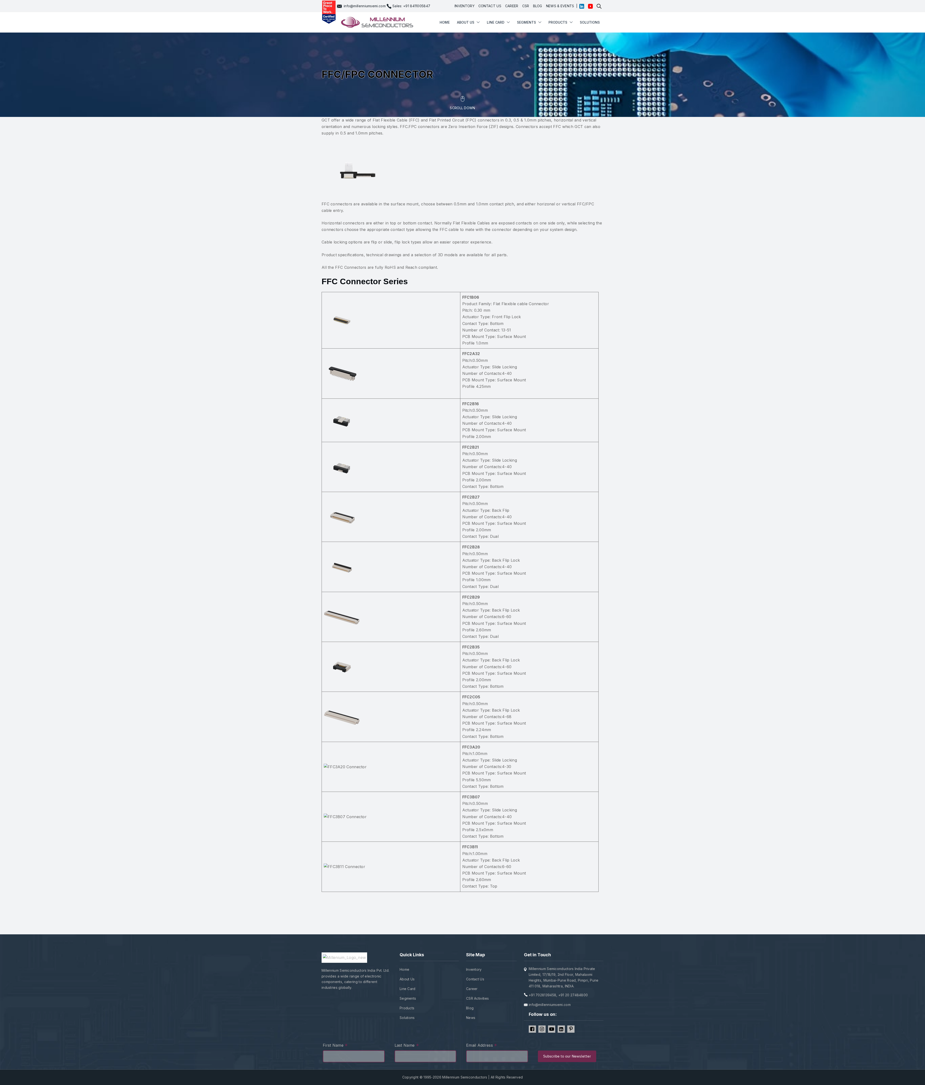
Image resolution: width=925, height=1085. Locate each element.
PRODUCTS (557, 22)
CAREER (511, 6)
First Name (335, 1045)
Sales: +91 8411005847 (411, 6)
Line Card (408, 989)
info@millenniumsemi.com (365, 6)
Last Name (407, 1045)
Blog (470, 1008)
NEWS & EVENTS (560, 6)
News (470, 1018)
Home (404, 969)
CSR (525, 6)
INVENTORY (465, 6)
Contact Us (475, 979)
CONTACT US (489, 6)
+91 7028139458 (542, 995)
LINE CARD (495, 22)
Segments (526, 22)
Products (407, 1008)
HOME (445, 22)
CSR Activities (477, 998)
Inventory (474, 969)
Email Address (481, 1045)
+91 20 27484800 (573, 995)
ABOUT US (465, 22)
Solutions (407, 1018)
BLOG (537, 6)
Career (472, 989)
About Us (407, 979)
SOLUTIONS (590, 22)
